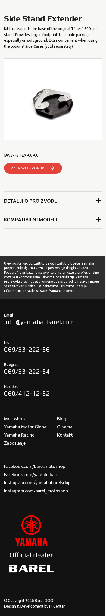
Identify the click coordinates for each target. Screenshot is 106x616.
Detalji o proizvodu (31, 201)
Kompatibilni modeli (30, 219)
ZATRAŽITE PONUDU (29, 168)
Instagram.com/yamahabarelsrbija (38, 482)
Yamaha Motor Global (26, 426)
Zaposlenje (15, 443)
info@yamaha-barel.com (39, 321)
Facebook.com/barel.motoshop (34, 466)
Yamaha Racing (19, 435)
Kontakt (65, 435)
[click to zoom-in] (53, 99)
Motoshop (14, 418)
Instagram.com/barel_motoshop (36, 490)
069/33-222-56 (27, 349)
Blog (61, 418)
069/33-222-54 (27, 371)
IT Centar (57, 606)
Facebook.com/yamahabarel (32, 474)
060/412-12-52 (27, 393)
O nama (65, 426)
